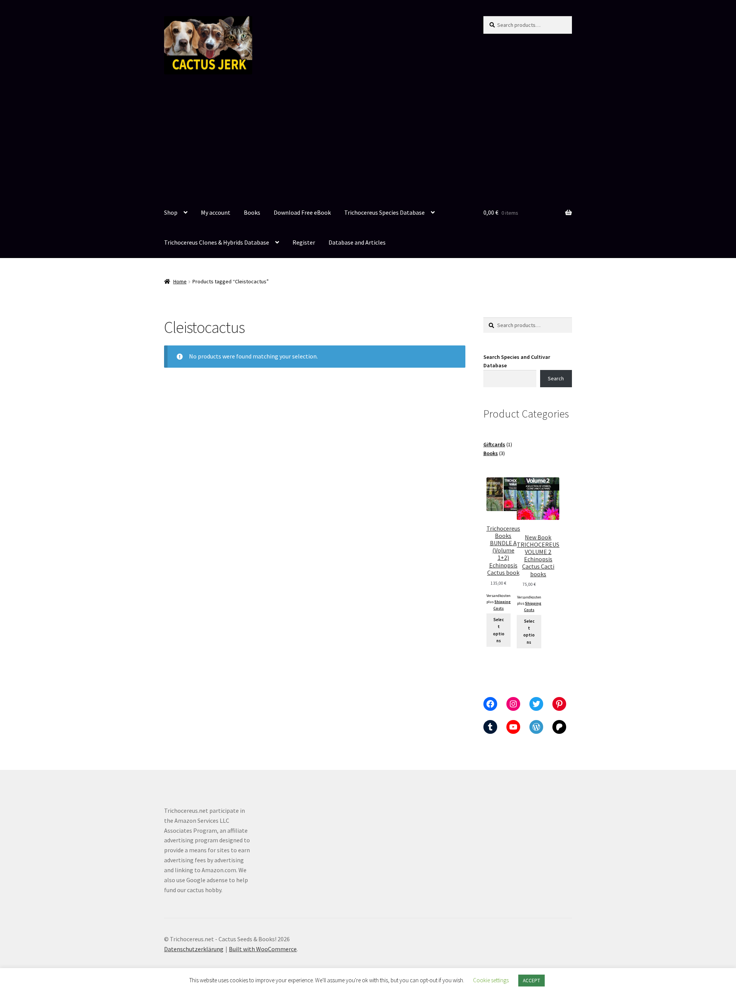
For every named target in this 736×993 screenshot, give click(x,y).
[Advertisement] (368, 140)
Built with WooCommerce (263, 949)
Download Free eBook (302, 212)
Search (556, 378)
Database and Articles (357, 242)
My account (215, 212)
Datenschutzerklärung (193, 949)
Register (303, 242)
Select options (498, 630)
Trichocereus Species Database (384, 212)
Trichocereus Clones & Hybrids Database (216, 242)
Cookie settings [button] (491, 980)
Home (180, 281)
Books (252, 212)
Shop (170, 212)
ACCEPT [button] (531, 980)
